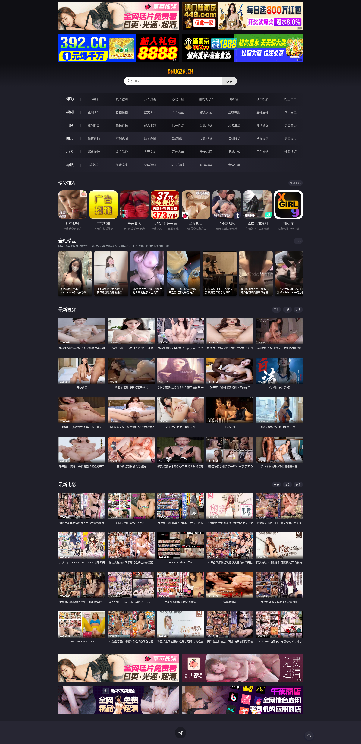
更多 (298, 309)
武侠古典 (178, 152)
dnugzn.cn (180, 71)
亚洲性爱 (94, 125)
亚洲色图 (122, 139)
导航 (70, 164)
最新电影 (67, 484)
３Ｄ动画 (178, 112)
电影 (70, 125)
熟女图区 (262, 139)
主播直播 (262, 112)
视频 (70, 112)
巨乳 (287, 309)
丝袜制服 (234, 112)
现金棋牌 (262, 99)
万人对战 (150, 99)
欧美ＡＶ (150, 112)
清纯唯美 (234, 139)
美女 (276, 309)
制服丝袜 (206, 125)
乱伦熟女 (262, 125)
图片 (70, 138)
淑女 (287, 484)
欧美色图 (150, 139)
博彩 (70, 99)
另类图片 (290, 139)
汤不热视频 (178, 165)
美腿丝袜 (206, 139)
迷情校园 (206, 152)
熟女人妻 (206, 112)
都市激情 (94, 152)
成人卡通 (150, 125)
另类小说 (234, 152)
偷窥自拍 (94, 139)
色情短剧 (234, 165)
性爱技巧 (290, 152)
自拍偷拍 (122, 112)
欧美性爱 (178, 125)
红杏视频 (206, 165)
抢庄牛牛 (290, 99)
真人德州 (122, 99)
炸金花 (234, 99)
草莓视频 (150, 165)
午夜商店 (122, 165)
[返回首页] (309, 735)
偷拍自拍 (122, 125)
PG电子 (94, 99)
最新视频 (67, 309)
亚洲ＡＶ (94, 112)
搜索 (229, 81)
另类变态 (290, 125)
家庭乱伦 (122, 152)
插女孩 (93, 165)
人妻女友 (150, 152)
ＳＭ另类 (290, 112)
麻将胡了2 (206, 99)
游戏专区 (178, 99)
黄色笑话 (262, 152)
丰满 (276, 484)
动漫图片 (178, 139)
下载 (298, 241)
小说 (70, 151)
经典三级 (234, 125)
